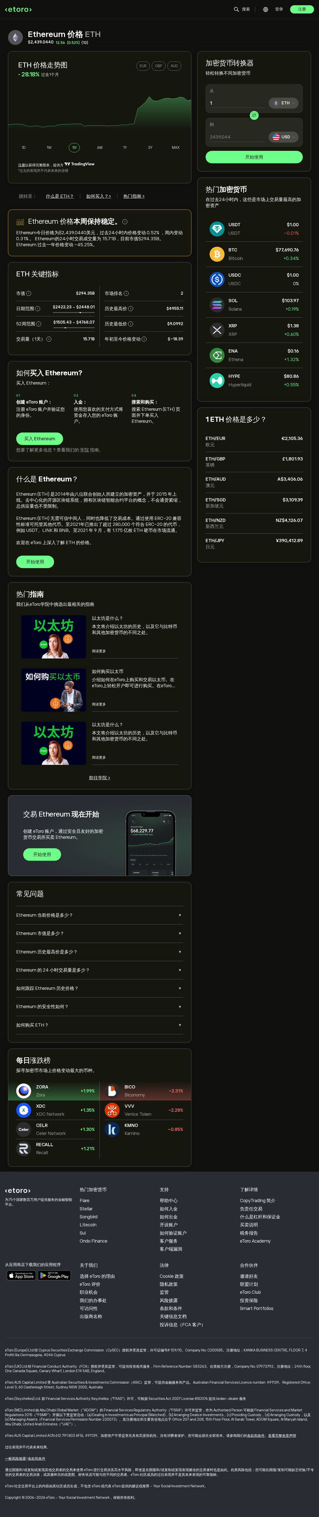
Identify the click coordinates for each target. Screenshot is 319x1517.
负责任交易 (251, 1208)
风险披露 (169, 1300)
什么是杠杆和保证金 (260, 1216)
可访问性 (89, 1308)
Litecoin (88, 1224)
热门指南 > (134, 196)
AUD (174, 66)
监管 (164, 1292)
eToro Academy (255, 1241)
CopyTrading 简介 (257, 1200)
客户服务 (169, 1241)
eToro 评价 (90, 1284)
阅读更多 (99, 651)
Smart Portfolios (256, 1308)
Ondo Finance (93, 1241)
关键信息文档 (173, 1316)
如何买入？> (98, 196)
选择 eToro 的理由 (97, 1276)
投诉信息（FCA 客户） (183, 1324)
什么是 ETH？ (60, 196)
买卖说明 (249, 1224)
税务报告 (249, 1233)
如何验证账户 (173, 1233)
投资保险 (249, 1300)
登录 (279, 9)
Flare (84, 1200)
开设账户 (169, 1224)
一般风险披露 (15, 1459)
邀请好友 (249, 1276)
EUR (143, 66)
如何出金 (169, 1216)
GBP (158, 66)
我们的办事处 (93, 1300)
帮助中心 (169, 1200)
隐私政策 (169, 1284)
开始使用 (254, 157)
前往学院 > (99, 777)
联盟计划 (249, 1284)
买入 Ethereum (39, 438)
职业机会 (89, 1292)
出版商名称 (91, 1316)
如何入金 (169, 1208)
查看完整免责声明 (282, 1436)
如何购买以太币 (107, 671)
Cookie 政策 (172, 1276)
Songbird (88, 1216)
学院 (84, 449)
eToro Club (250, 1292)
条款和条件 (171, 1308)
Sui (83, 1233)
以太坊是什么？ (107, 618)
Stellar (86, 1208)
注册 (302, 9)
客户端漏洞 (171, 1249)
